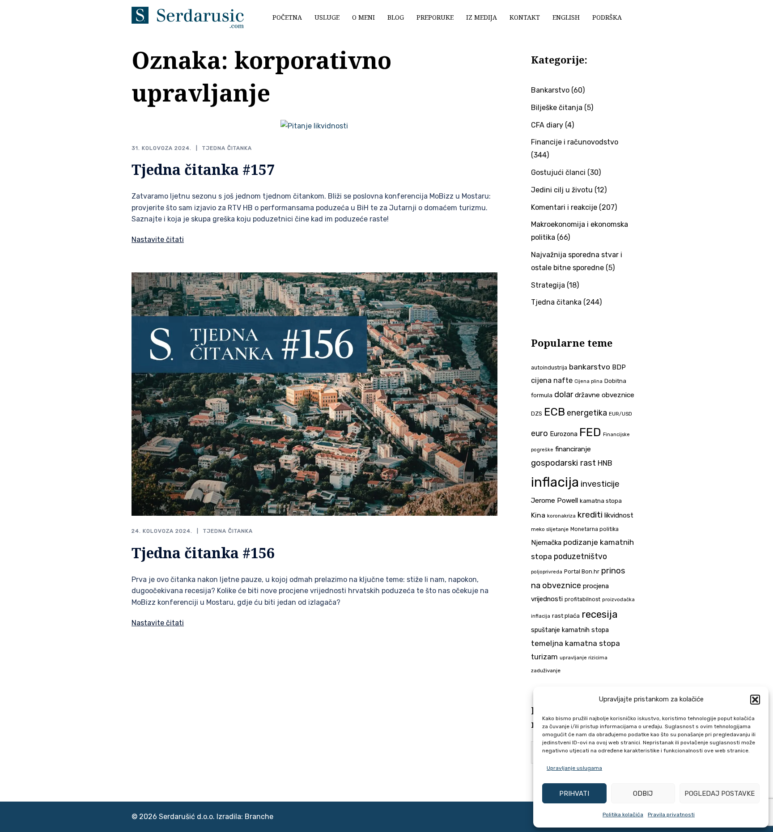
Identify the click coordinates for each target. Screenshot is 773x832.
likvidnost (618, 515)
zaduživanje (546, 670)
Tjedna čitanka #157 (203, 169)
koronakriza (561, 516)
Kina (538, 515)
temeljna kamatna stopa (575, 643)
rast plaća (566, 615)
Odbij (643, 794)
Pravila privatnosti (671, 814)
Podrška (607, 17)
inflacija (555, 482)
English (566, 17)
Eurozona (564, 434)
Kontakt (525, 17)
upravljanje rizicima (583, 658)
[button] (755, 699)
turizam (544, 657)
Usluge (327, 17)
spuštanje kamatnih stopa (570, 630)
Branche (259, 816)
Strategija (548, 285)
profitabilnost (582, 599)
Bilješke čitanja (556, 107)
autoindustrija (549, 368)
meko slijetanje (550, 529)
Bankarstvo (550, 90)
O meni (363, 17)
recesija (600, 614)
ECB (554, 411)
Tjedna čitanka (227, 148)
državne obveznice (604, 395)
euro (539, 433)
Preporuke (435, 17)
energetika (587, 413)
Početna (287, 17)
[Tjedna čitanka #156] (314, 393)
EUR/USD (620, 414)
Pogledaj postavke (719, 794)
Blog (395, 17)
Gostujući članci (558, 172)
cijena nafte (552, 380)
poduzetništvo (580, 556)
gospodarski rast (563, 463)
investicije (600, 484)
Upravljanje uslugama (574, 768)
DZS (536, 413)
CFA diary (547, 125)
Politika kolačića (623, 814)
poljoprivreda (546, 572)
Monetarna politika (594, 529)
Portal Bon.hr (581, 571)
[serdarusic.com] (188, 17)
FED (590, 432)
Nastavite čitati (158, 239)
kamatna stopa (601, 500)
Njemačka (546, 543)
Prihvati (574, 794)
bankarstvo (589, 366)
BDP (619, 367)
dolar (563, 394)
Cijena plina (588, 381)
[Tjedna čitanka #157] (314, 126)
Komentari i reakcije (564, 207)
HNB (605, 463)
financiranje (573, 449)
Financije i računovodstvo (574, 142)
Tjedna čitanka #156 (203, 552)
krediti (590, 514)
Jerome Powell (554, 500)
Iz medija (481, 17)
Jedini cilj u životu (562, 190)
